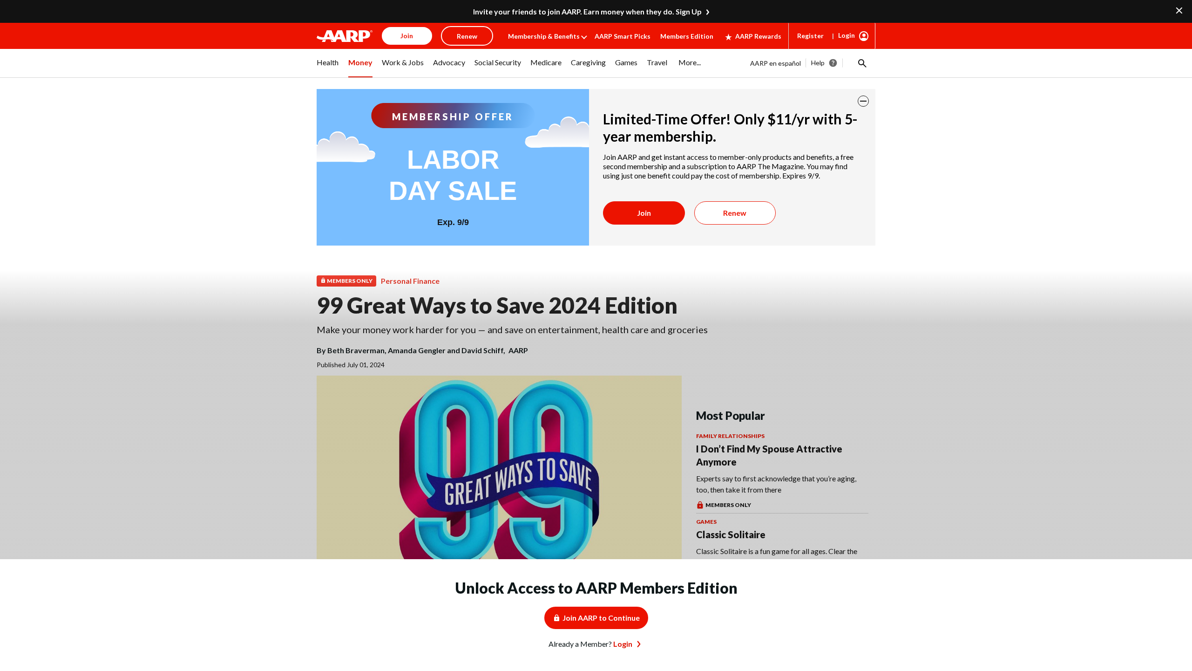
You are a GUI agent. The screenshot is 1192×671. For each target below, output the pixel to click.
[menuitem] (328, 67)
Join (644, 212)
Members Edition (686, 36)
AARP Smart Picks (622, 36)
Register (810, 36)
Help (818, 63)
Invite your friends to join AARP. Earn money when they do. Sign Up (587, 11)
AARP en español (775, 63)
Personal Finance (410, 280)
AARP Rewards (758, 36)
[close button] (863, 101)
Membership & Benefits (544, 36)
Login (846, 35)
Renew (734, 212)
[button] (861, 63)
